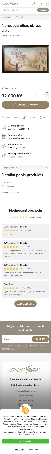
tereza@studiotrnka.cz (27, 391)
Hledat (43, 10)
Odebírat (40, 339)
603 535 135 (27, 395)
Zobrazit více (25, 303)
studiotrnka (28, 400)
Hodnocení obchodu (25, 210)
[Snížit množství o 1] (47, 96)
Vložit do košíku (28, 104)
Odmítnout (33, 449)
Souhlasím (26, 441)
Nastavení (19, 449)
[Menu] (47, 3)
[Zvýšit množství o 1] (47, 92)
